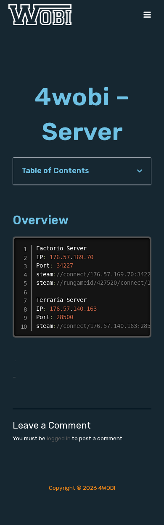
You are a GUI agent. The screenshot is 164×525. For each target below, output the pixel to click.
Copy (142, 243)
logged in (59, 438)
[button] (140, 171)
